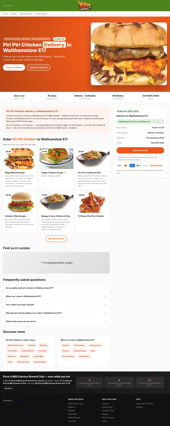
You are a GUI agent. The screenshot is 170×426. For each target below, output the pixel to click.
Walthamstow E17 (26, 14)
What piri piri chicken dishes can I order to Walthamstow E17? (34, 313)
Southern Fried (95, 345)
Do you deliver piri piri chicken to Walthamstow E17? (29, 288)
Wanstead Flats (23, 362)
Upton (10, 362)
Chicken (66, 345)
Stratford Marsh (28, 351)
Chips (92, 351)
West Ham (12, 356)
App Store (8, 388)
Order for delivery (14, 67)
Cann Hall (42, 351)
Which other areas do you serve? (21, 321)
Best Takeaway (68, 356)
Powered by (7, 400)
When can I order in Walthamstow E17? (23, 296)
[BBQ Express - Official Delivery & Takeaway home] (85, 5)
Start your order (140, 150)
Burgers (66, 351)
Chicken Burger (80, 351)
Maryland (43, 345)
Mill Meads (24, 356)
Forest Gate (12, 351)
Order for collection (38, 67)
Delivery (13, 14)
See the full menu (56, 238)
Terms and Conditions (144, 404)
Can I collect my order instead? (20, 304)
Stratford (31, 345)
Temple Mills (38, 356)
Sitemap (139, 407)
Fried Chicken (79, 345)
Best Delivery (84, 356)
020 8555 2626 (150, 96)
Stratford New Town (15, 345)
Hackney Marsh (40, 362)
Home (5, 14)
